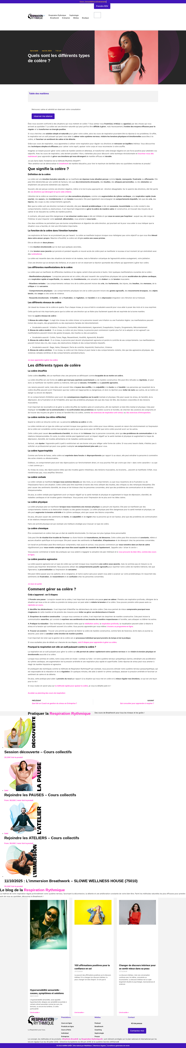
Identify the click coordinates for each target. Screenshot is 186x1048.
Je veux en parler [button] (35, 584)
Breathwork (54, 18)
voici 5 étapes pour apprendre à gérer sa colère (97, 642)
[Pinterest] (43, 1035)
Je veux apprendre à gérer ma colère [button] (43, 360)
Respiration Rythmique (57, 15)
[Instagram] (34, 1035)
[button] (156, 93)
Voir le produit (17, 757)
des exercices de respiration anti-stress (107, 412)
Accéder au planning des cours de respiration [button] (46, 693)
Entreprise (66, 18)
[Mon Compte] (95, 22)
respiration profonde (110, 624)
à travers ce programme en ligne (120, 626)
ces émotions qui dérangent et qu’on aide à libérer (50, 192)
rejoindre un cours (35, 605)
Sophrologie (74, 15)
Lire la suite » (35, 1012)
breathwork (64, 163)
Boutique (85, 18)
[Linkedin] (29, 1035)
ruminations (36, 254)
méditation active (91, 624)
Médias (76, 18)
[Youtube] (38, 1035)
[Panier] (97, 15)
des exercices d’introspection (138, 412)
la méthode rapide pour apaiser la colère (71, 686)
